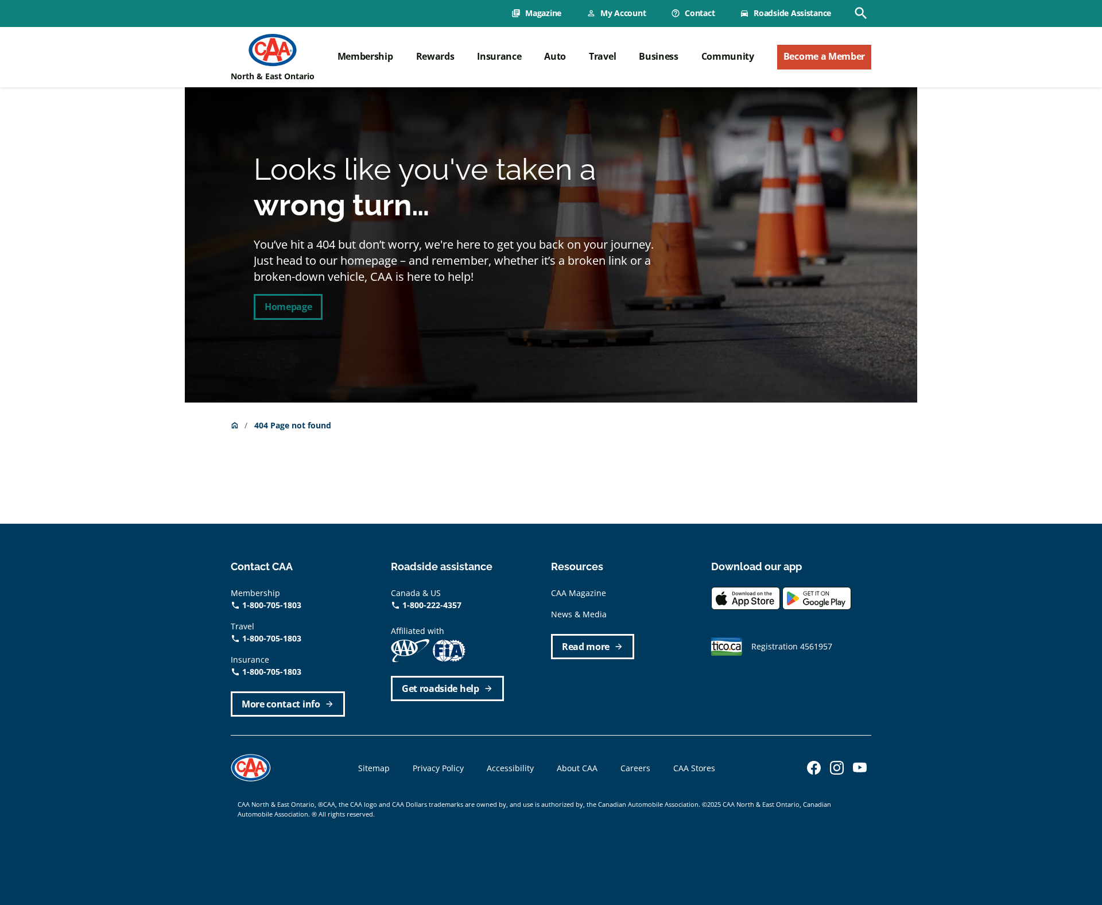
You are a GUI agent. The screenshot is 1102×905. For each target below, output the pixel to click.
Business (658, 56)
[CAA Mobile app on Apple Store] (745, 596)
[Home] (273, 50)
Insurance (499, 56)
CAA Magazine (578, 592)
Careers (635, 768)
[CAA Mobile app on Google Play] (816, 596)
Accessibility (510, 768)
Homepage (288, 306)
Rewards (435, 56)
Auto (555, 56)
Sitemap (374, 768)
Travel (602, 56)
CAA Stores (694, 768)
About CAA (577, 768)
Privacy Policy (438, 768)
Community (727, 56)
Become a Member (824, 56)
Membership (365, 56)
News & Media (579, 614)
